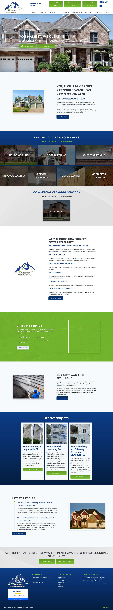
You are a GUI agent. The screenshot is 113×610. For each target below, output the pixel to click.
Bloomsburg (43, 340)
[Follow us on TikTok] (106, 2)
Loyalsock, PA (96, 581)
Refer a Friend (90, 4)
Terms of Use (61, 582)
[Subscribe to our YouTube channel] (100, 6)
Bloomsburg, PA (90, 579)
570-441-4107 (56, 4)
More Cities (23, 347)
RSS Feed (60, 586)
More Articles (18, 533)
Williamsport (25, 337)
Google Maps (61, 577)
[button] (53, 70)
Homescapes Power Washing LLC (15, 607)
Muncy (41, 337)
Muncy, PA (95, 577)
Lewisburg (24, 340)
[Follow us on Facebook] (100, 2)
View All (104, 584)
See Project (32, 469)
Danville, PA (98, 579)
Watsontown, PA (87, 581)
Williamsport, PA (87, 577)
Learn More (62, 117)
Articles (60, 579)
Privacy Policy (61, 581)
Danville (23, 342)
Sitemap (60, 584)
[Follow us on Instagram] (103, 2)
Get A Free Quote (72, 4)
